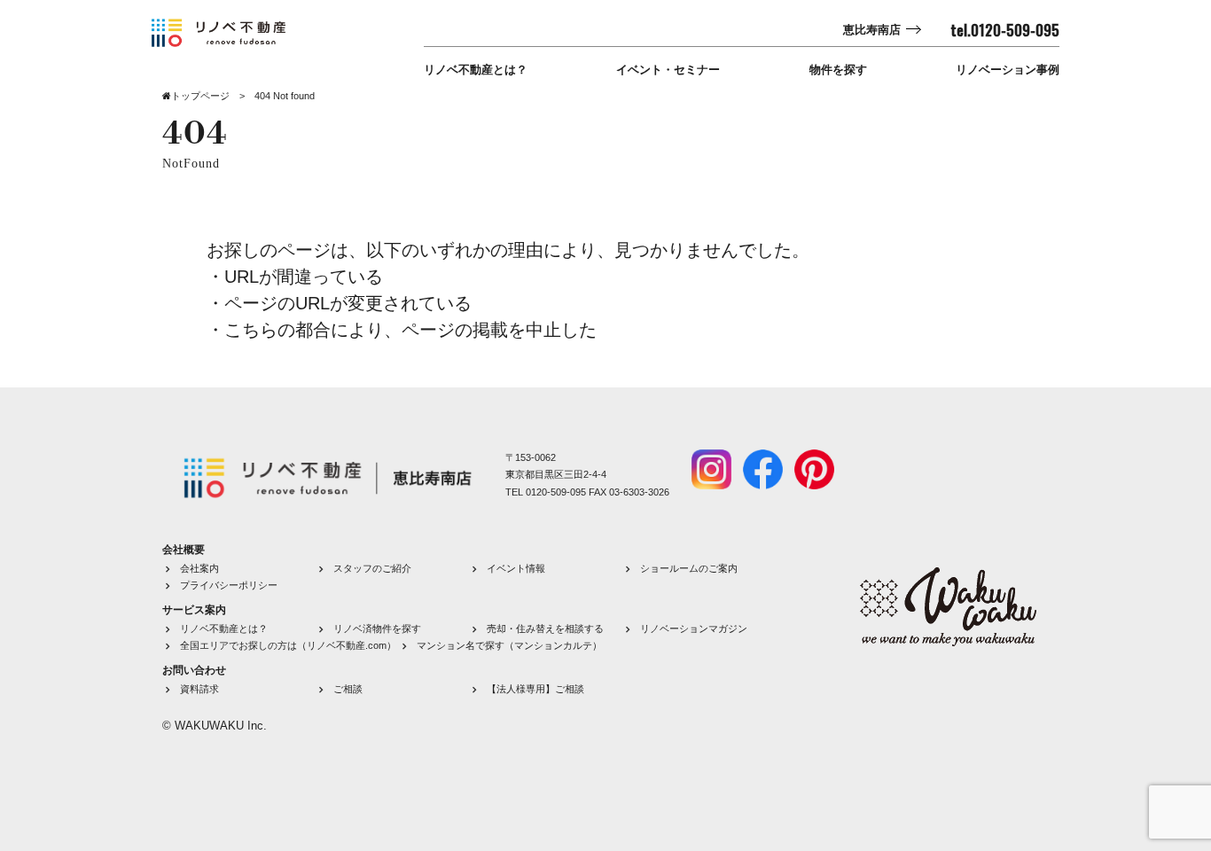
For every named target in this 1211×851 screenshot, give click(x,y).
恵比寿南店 (872, 29)
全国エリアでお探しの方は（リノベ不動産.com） (288, 645)
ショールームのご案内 (689, 568)
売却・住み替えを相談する (545, 628)
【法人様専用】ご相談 (535, 688)
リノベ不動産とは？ (475, 69)
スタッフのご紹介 (372, 568)
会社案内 (199, 568)
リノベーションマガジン (693, 628)
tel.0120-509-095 (1004, 30)
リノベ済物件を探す (377, 628)
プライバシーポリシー (228, 585)
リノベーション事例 (1007, 69)
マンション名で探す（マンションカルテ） (509, 645)
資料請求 (199, 688)
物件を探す (838, 69)
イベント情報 (516, 568)
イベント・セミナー (668, 69)
